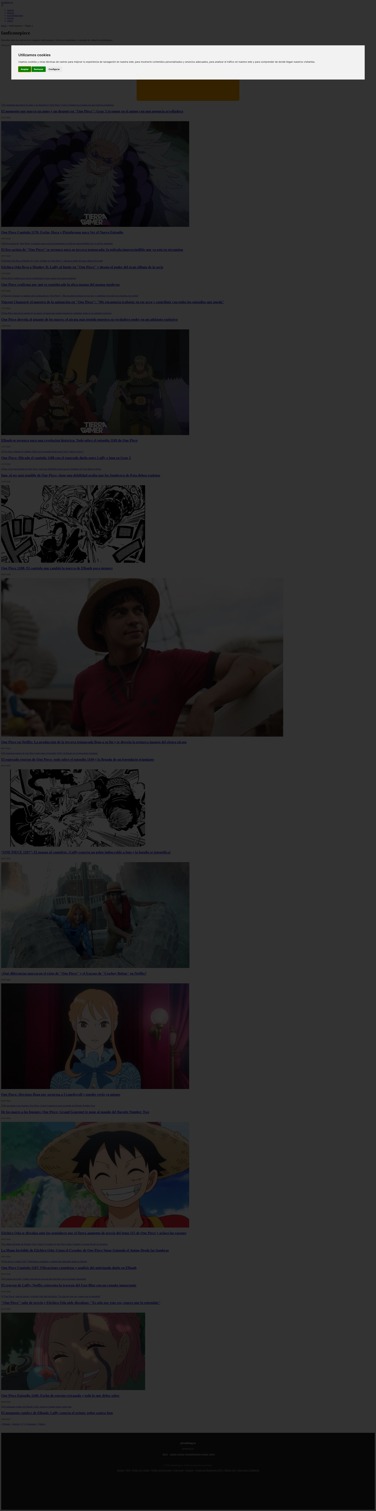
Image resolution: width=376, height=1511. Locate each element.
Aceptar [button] (25, 69)
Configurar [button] (54, 69)
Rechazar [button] (38, 69)
